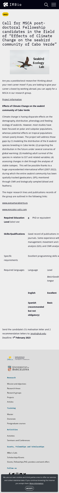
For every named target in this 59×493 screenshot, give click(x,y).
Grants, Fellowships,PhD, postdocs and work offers (28, 462)
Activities (11, 436)
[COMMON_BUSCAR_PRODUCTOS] (46, 4)
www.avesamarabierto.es (15, 202)
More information (36, 483)
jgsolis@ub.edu (38, 333)
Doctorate (11, 419)
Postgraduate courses (16, 423)
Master (10, 414)
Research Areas (13, 388)
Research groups (14, 393)
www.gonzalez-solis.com (14, 209)
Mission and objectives (16, 384)
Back (5, 14)
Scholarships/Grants (15, 457)
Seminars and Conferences (18, 440)
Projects (10, 397)
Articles (10, 402)
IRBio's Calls (12, 453)
